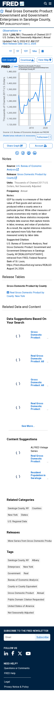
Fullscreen (42, 137)
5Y (17, 51)
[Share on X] (17, 153)
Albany (35, 560)
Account (39, 145)
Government (14, 573)
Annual (40, 593)
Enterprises (14, 566)
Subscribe (42, 637)
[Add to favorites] (2, 11)
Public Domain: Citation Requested (26, 599)
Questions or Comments (17, 668)
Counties (36, 508)
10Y (26, 51)
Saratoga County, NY (18, 508)
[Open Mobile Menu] (50, 4)
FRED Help (9, 673)
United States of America (21, 606)
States (24, 514)
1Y (10, 51)
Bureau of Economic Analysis (23, 580)
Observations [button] (11, 30)
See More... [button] (28, 426)
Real (26, 573)
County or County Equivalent (22, 586)
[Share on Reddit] (29, 153)
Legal (7, 681)
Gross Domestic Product (21, 593)
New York (13, 514)
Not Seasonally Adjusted (21, 612)
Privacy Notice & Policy (16, 686)
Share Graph (13, 145)
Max (34, 51)
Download (26, 60)
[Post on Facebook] (23, 153)
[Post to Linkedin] (34, 153)
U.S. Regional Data (17, 521)
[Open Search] (45, 4)
